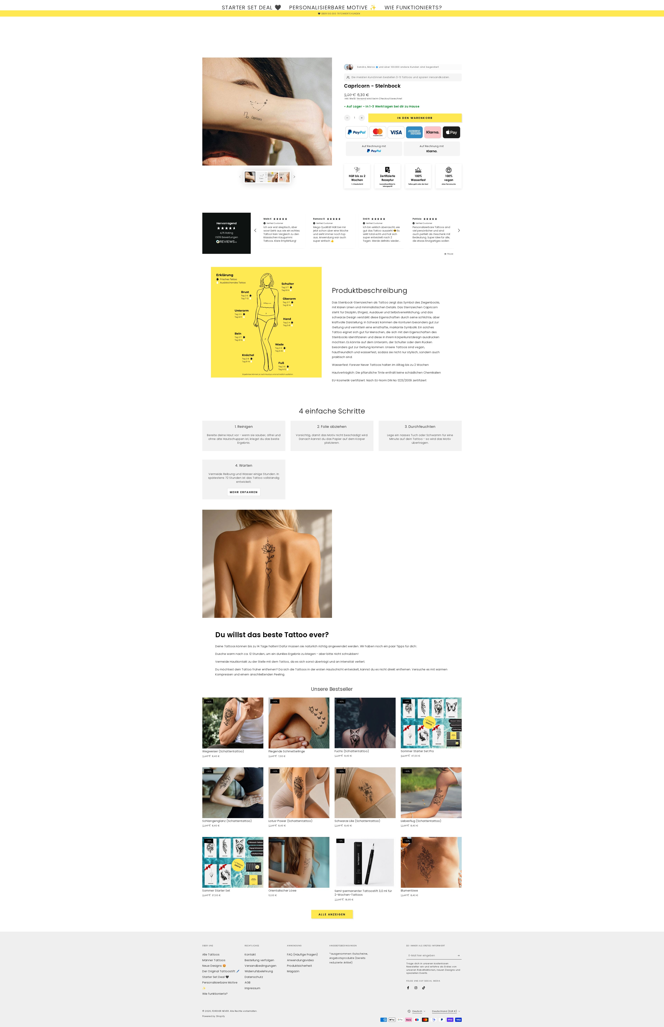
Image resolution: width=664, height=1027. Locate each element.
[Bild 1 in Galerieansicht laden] (250, 177)
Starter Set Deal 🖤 (215, 977)
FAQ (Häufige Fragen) (302, 955)
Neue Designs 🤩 (214, 966)
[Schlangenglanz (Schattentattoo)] (232, 792)
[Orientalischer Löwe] (299, 862)
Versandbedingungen (260, 966)
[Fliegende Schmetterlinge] (299, 723)
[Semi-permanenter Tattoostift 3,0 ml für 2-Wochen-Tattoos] (365, 862)
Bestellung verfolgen (259, 960)
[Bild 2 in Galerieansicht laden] (261, 177)
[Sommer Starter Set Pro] (431, 723)
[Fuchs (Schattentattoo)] (365, 723)
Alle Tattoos (210, 955)
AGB (248, 982)
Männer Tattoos (213, 960)
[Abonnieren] (460, 955)
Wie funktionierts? (215, 994)
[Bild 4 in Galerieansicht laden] (284, 177)
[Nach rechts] (294, 177)
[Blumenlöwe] (431, 862)
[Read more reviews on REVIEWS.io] (226, 242)
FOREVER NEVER (220, 1011)
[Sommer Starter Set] (232, 862)
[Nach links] (240, 177)
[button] (255, 230)
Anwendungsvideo (300, 960)
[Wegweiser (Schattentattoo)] (232, 723)
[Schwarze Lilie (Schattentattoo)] (365, 792)
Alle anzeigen (332, 914)
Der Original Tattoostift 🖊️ (221, 971)
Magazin (293, 971)
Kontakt (250, 955)
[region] (357, 230)
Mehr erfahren (244, 492)
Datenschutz (254, 977)
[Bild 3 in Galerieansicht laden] (273, 177)
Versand (361, 98)
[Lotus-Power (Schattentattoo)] (299, 792)
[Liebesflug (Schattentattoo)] (431, 792)
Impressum (252, 988)
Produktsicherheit (299, 966)
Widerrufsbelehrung (259, 971)
